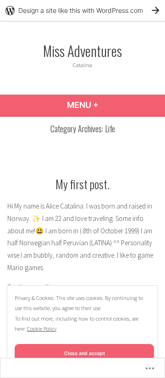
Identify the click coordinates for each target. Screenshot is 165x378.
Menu (107, 105)
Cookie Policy (41, 328)
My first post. (82, 183)
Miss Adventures (82, 50)
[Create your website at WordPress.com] (82, 10)
